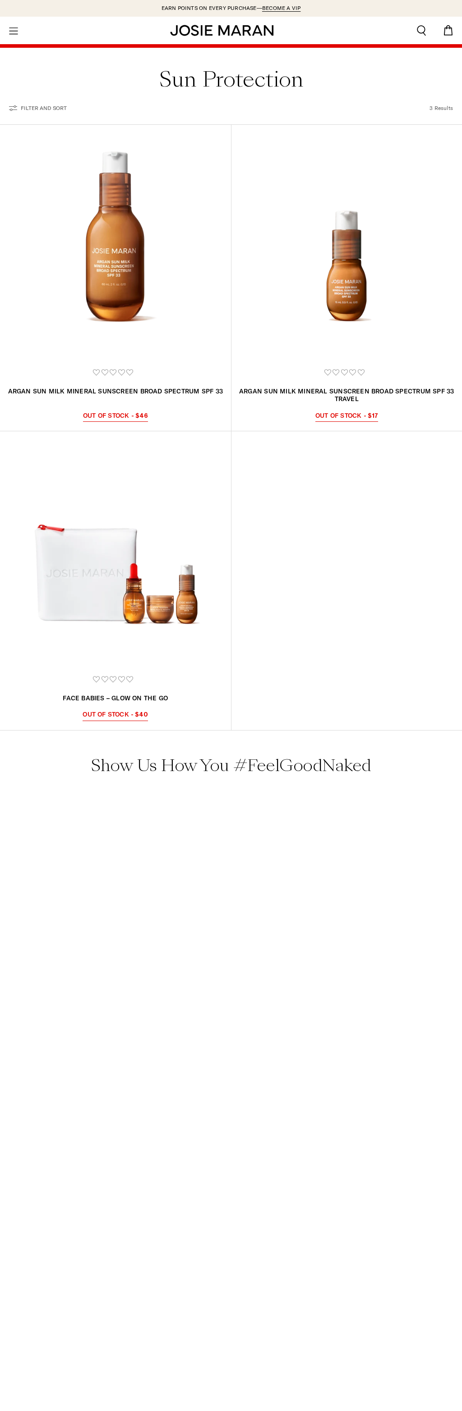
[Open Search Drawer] (421, 30)
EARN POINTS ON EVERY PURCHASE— (231, 8)
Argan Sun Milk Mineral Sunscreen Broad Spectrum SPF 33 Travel (346, 395)
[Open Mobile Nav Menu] (13, 30)
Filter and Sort (44, 108)
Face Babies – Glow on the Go (115, 698)
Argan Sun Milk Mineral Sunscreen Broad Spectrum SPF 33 (115, 391)
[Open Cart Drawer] (448, 30)
